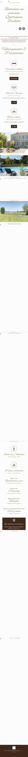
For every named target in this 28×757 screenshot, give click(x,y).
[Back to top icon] (14, 747)
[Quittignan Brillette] (14, 2)
